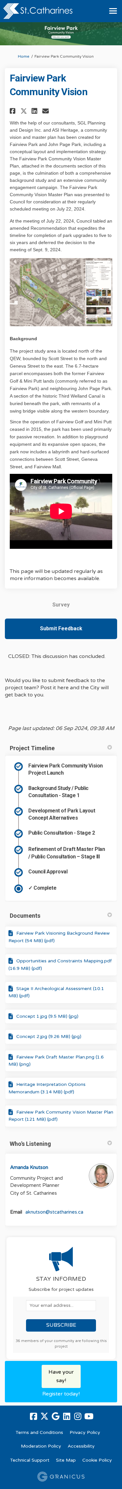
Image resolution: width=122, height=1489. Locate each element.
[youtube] (89, 1416)
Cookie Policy (97, 1460)
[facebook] (33, 1416)
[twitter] (44, 1416)
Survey (61, 605)
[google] (56, 1416)
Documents (25, 915)
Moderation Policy (41, 1446)
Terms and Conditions (39, 1432)
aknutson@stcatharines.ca (54, 1212)
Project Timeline (32, 748)
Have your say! (61, 1376)
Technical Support (29, 1460)
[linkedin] (67, 1416)
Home (23, 56)
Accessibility (81, 1446)
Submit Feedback (61, 628)
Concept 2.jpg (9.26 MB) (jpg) (48, 1036)
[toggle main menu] (113, 11)
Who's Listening (30, 1143)
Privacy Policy (85, 1432)
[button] (13, 111)
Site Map (66, 1460)
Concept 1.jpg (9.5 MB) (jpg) (47, 1016)
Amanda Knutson (29, 1167)
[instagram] (78, 1416)
